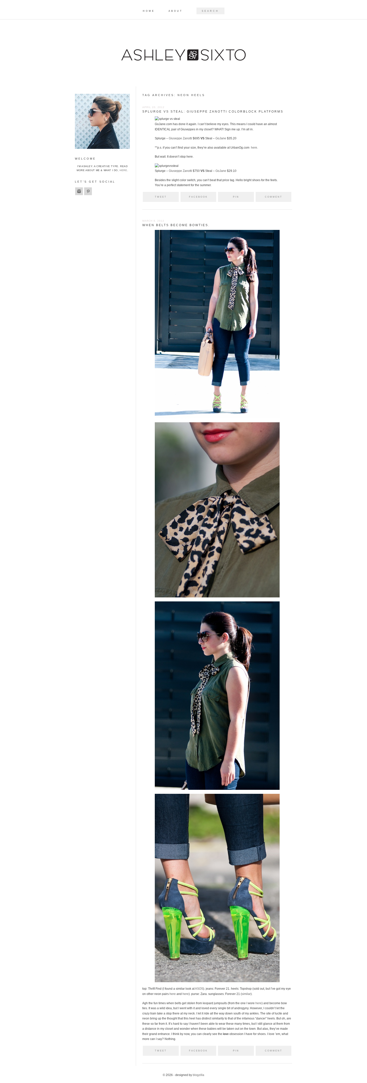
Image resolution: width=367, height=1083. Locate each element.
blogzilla (198, 1075)
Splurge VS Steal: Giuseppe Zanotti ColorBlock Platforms (212, 111)
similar (246, 994)
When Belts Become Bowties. (176, 225)
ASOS (199, 988)
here (254, 147)
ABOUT (176, 11)
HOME (149, 11)
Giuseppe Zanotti (180, 138)
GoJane (220, 138)
